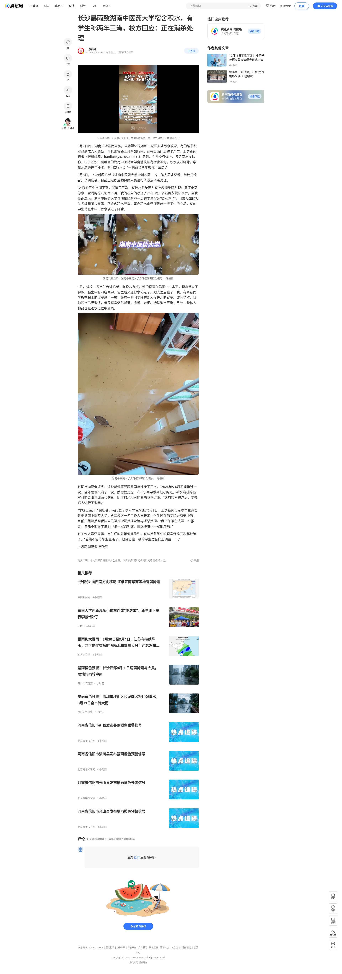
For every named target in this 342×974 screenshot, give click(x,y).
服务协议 (110, 947)
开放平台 (132, 947)
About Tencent (96, 947)
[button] (254, 31)
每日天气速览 (85, 683)
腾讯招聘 (153, 947)
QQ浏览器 (176, 947)
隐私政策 (121, 947)
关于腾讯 (82, 947)
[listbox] (138, 699)
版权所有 (143, 962)
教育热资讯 (84, 654)
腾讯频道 (187, 947)
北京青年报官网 (86, 740)
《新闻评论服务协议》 (125, 839)
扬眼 (80, 626)
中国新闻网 (84, 597)
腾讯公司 (133, 962)
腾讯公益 (164, 947)
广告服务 (142, 947)
